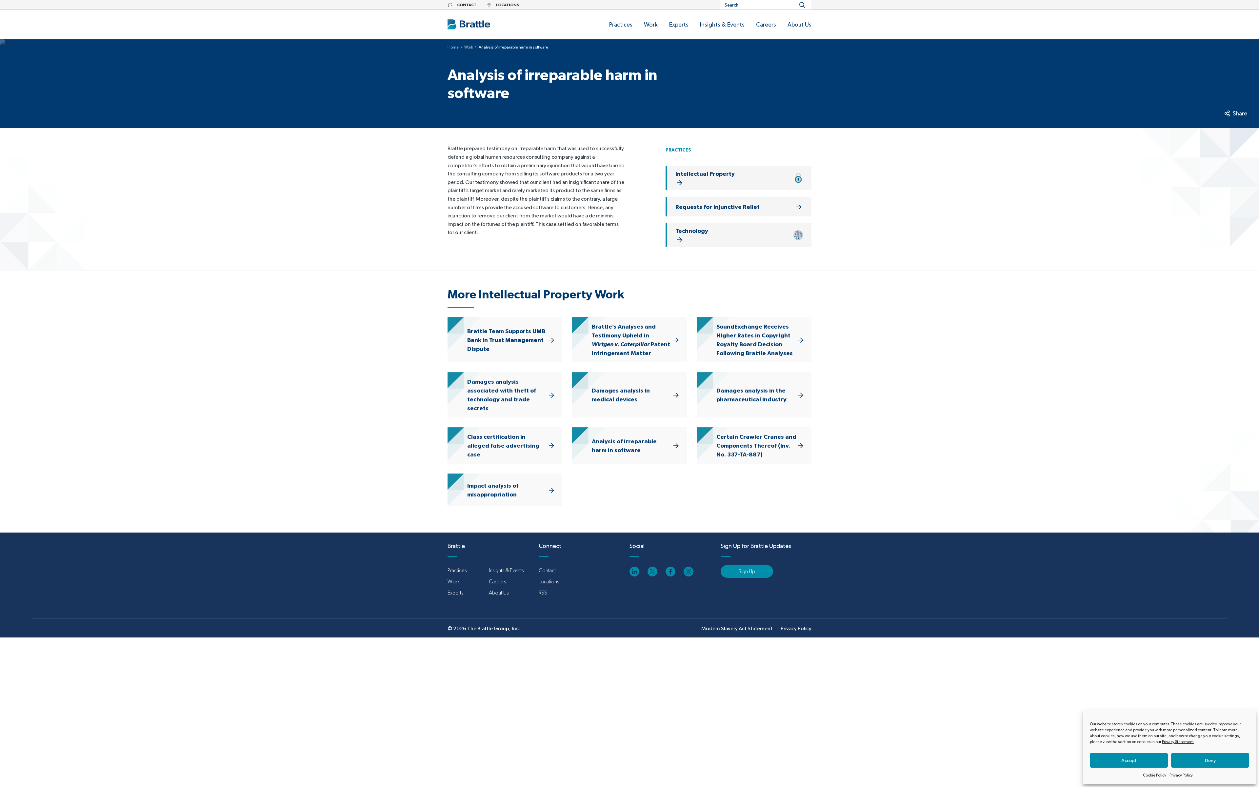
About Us (499, 593)
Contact (547, 570)
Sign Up (746, 571)
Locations (549, 581)
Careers (497, 581)
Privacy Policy (1181, 775)
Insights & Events (506, 570)
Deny (1210, 760)
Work (468, 47)
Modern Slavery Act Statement (736, 628)
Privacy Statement (1178, 741)
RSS (543, 593)
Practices (457, 570)
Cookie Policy (1154, 775)
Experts (455, 593)
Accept (1129, 760)
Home (453, 47)
